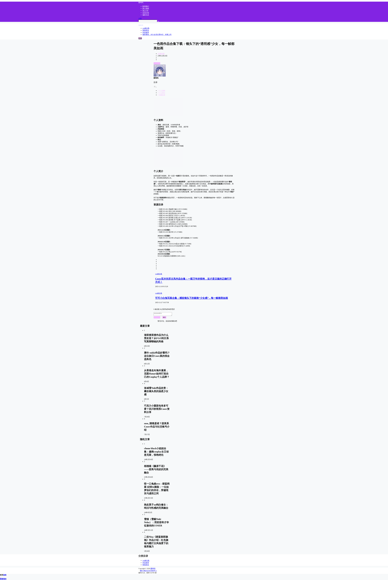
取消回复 (157, 317)
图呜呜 (152, 568)
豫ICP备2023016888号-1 (148, 571)
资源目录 (162, 95)
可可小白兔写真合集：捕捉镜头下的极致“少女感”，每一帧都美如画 (191, 298)
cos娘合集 (161, 54)
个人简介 (162, 93)
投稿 (140, 38)
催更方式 (145, 15)
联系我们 (145, 6)
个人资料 (162, 90)
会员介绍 (145, 13)
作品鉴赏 (145, 563)
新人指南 (145, 8)
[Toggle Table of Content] (155, 87)
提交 (164, 317)
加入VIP (145, 10)
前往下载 (157, 63)
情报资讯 (145, 565)
